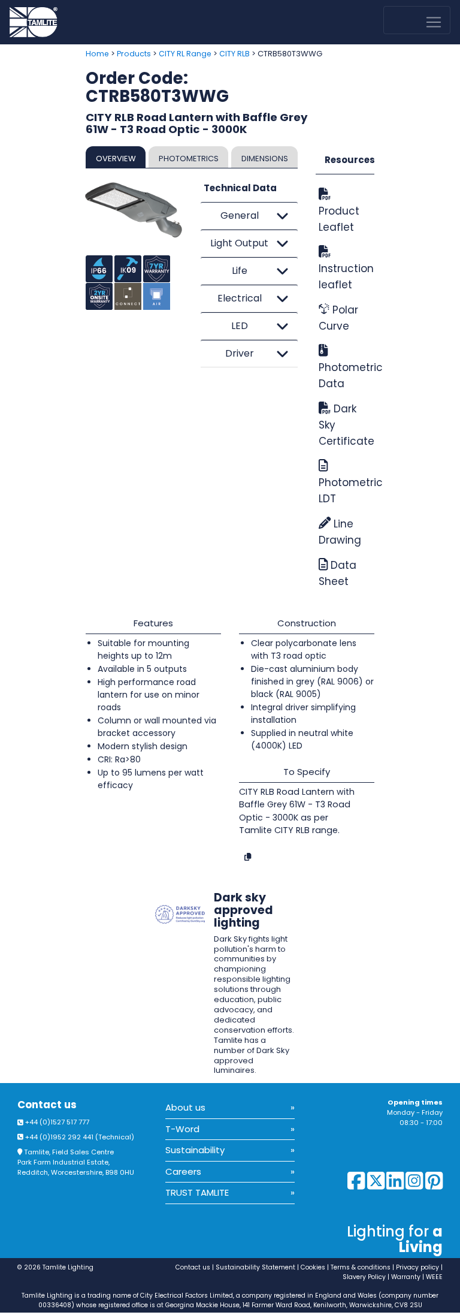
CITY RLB (234, 54)
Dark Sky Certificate (345, 425)
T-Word (182, 1129)
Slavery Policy (364, 1276)
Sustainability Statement (255, 1267)
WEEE (434, 1276)
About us (185, 1107)
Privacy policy (417, 1267)
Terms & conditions (361, 1267)
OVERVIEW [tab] (116, 158)
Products (134, 54)
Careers (183, 1171)
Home (97, 54)
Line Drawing (340, 532)
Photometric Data (345, 375)
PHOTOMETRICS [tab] (189, 158)
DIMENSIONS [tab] (264, 158)
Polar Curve (338, 318)
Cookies (313, 1267)
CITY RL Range (185, 54)
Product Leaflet (339, 219)
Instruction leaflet (345, 276)
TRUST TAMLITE (197, 1192)
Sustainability (195, 1150)
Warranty (405, 1276)
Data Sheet (337, 573)
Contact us (47, 1104)
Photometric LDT (345, 490)
